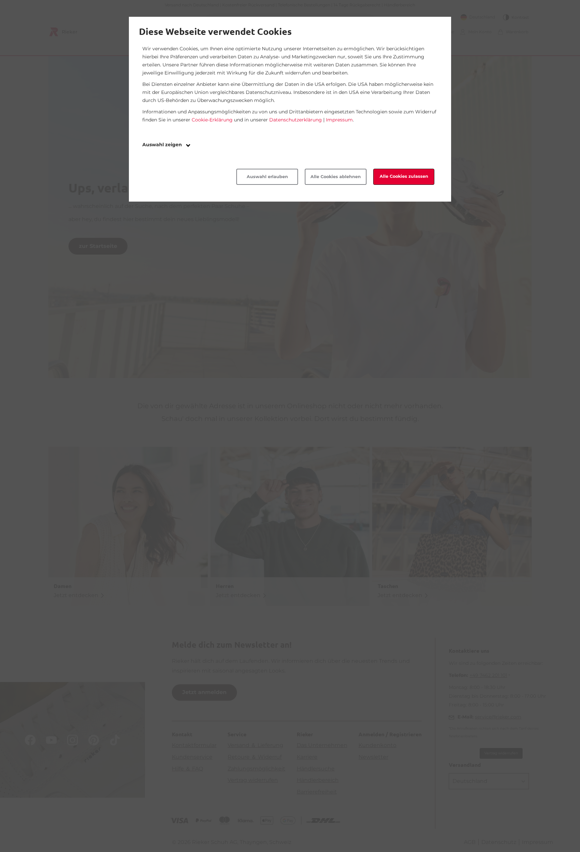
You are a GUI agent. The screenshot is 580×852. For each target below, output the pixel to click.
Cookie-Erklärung (212, 120)
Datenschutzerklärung (295, 120)
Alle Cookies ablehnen (335, 176)
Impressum (339, 120)
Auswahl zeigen (162, 145)
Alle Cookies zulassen (404, 176)
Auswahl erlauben (267, 176)
